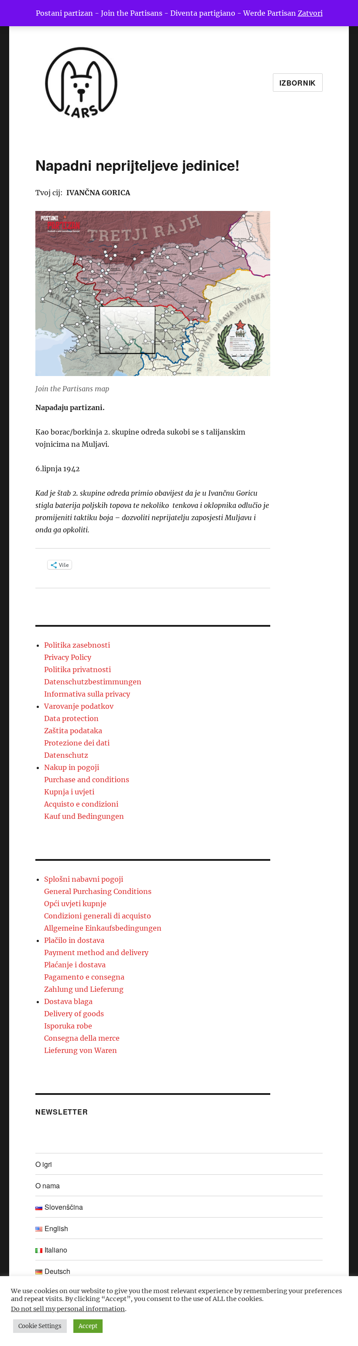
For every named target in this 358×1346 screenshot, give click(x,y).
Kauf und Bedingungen (84, 816)
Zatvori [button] (310, 13)
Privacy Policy (67, 657)
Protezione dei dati (77, 743)
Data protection (71, 718)
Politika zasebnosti (77, 645)
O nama (47, 1185)
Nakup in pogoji (71, 767)
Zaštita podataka (73, 730)
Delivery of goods (74, 1013)
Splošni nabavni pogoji (83, 879)
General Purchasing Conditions (97, 891)
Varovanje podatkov (79, 706)
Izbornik (297, 83)
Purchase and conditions (86, 779)
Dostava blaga (68, 1001)
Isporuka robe (68, 1026)
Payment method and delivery (96, 952)
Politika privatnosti (77, 669)
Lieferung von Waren (80, 1050)
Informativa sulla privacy (87, 694)
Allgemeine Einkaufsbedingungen (103, 928)
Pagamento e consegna (84, 977)
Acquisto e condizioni (81, 804)
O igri (43, 1164)
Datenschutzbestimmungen (92, 681)
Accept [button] (88, 1326)
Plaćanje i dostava (75, 964)
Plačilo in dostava (74, 940)
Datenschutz (66, 755)
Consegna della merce (82, 1038)
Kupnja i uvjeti (69, 791)
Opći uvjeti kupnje (75, 903)
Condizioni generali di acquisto (97, 915)
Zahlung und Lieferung (84, 989)
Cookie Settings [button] (40, 1326)
